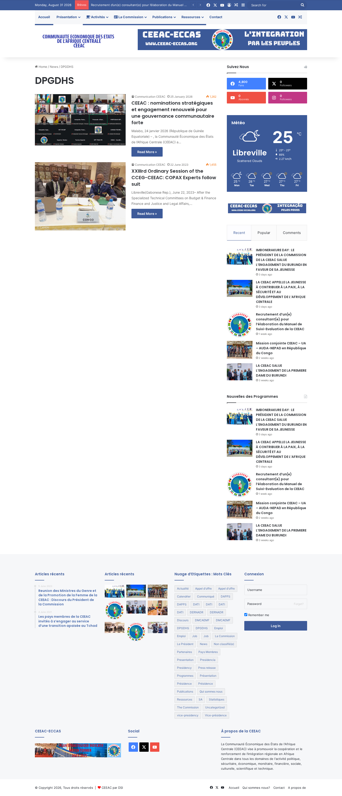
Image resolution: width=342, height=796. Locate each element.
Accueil (44, 17)
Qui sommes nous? (256, 787)
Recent (239, 232)
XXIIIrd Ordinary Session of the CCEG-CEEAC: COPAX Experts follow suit (173, 177)
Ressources (190, 17)
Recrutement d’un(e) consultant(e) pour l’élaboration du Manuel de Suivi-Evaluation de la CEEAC (161, 5)
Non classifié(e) (224, 644)
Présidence (184, 683)
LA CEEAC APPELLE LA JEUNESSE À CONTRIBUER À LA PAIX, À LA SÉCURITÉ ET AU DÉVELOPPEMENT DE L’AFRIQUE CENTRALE (281, 292)
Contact (215, 17)
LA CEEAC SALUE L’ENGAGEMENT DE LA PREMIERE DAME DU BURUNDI (281, 370)
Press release (207, 667)
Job (194, 636)
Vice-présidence (216, 715)
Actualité (183, 588)
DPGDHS (183, 628)
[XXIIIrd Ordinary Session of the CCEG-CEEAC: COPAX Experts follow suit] (80, 196)
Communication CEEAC (150, 96)
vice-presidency (187, 715)
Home (42, 67)
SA (200, 699)
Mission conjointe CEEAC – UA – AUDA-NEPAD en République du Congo (281, 348)
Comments (292, 232)
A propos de (297, 787)
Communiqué (205, 596)
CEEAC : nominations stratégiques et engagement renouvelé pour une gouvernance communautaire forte (172, 113)
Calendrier (184, 596)
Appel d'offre (203, 588)
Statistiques (216, 699)
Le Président (185, 644)
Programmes (185, 675)
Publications (162, 17)
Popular (264, 232)
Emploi (218, 628)
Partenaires (184, 652)
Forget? (299, 604)
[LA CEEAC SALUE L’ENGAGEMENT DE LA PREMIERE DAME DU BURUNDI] (239, 371)
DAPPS (225, 596)
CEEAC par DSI (112, 787)
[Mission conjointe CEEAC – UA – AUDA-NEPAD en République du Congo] (239, 350)
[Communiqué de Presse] (136, 632)
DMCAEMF (202, 620)
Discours (182, 620)
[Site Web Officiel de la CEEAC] (78, 41)
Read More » (147, 152)
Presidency (184, 667)
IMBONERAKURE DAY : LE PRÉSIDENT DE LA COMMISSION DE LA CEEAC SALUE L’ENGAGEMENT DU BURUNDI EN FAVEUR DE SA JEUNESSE (281, 260)
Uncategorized (215, 707)
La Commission (130, 17)
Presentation (185, 660)
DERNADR (196, 612)
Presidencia (207, 660)
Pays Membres (208, 652)
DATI (196, 604)
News (54, 67)
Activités (97, 17)
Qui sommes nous (211, 691)
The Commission (188, 707)
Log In (276, 626)
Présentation (67, 17)
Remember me (258, 615)
